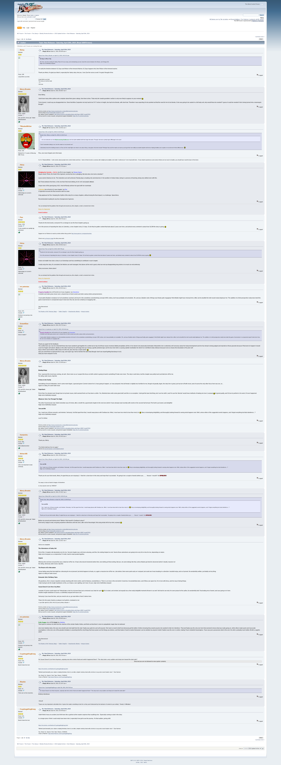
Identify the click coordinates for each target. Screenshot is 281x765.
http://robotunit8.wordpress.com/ (55, 112)
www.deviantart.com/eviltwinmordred (54, 448)
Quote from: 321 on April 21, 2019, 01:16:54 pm (51, 131)
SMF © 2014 (140, 760)
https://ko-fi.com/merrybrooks (81, 116)
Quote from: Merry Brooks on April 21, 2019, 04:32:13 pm (54, 55)
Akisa (22, 165)
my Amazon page (48, 238)
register (37, 15)
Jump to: (241, 748)
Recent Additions (235, 19)
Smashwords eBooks (74, 311)
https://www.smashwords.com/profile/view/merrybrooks (63, 111)
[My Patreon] (19, 232)
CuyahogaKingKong (28, 654)
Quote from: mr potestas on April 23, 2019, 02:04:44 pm (53, 329)
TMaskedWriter (26, 126)
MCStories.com (214, 19)
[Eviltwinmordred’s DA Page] (19, 448)
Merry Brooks (25, 89)
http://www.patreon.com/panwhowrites (81, 233)
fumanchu (24, 435)
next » (262, 36)
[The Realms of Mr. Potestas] (19, 319)
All (24, 39)
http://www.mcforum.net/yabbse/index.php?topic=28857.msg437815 (72, 114)
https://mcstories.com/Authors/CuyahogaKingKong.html (53, 668)
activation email (31, 17)
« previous (258, 36)
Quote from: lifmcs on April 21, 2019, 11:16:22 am (53, 135)
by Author (225, 19)
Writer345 (23, 454)
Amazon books (85, 311)
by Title (220, 19)
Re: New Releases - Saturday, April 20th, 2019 (56, 49)
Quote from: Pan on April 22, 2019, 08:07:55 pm (51, 249)
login (32, 15)
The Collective (244, 19)
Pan (21, 217)
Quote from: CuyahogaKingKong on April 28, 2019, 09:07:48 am (56, 687)
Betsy (22, 50)
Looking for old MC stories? (256, 19)
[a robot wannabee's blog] (19, 122)
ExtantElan (24, 324)
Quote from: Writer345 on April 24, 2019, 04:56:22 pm (53, 496)
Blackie (23, 682)
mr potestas (24, 286)
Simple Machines (148, 760)
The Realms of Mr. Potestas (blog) (47, 311)
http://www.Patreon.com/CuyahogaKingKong (60, 677)
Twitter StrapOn (63, 311)
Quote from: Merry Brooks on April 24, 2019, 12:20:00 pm (54, 459)
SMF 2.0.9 (133, 760)
